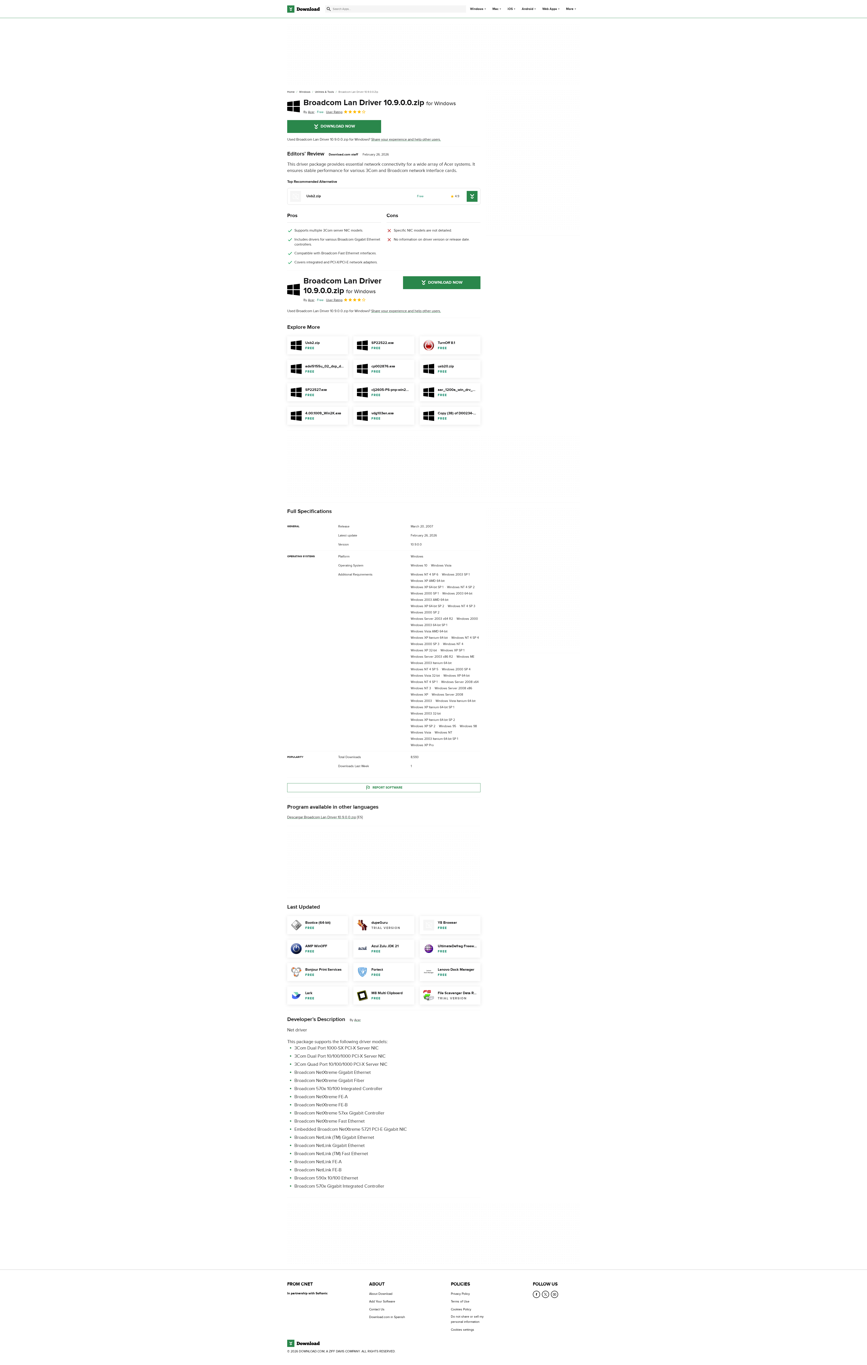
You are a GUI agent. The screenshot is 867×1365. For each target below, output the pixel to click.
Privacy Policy (460, 1294)
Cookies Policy (461, 1309)
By (309, 112)
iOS (510, 9)
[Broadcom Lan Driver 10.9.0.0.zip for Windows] (293, 106)
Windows (476, 9)
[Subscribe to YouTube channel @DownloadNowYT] (554, 1294)
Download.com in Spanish (387, 1317)
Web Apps (549, 9)
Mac (495, 9)
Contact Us (377, 1309)
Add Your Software (382, 1301)
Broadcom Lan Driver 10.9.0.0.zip (379, 103)
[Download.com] (303, 9)
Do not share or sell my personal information (467, 1319)
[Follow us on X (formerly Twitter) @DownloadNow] (545, 1294)
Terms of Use (460, 1301)
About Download (380, 1294)
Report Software (387, 787)
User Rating (334, 112)
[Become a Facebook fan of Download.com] (536, 1294)
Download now (338, 126)
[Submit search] (328, 9)
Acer (357, 1020)
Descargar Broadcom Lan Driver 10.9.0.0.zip (321, 817)
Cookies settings (462, 1330)
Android (527, 9)
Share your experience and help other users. (406, 139)
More (569, 9)
